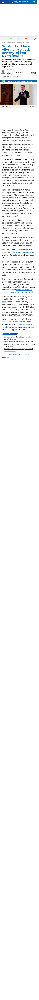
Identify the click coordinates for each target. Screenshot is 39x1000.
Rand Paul (17, 76)
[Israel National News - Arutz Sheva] (21, 2)
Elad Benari (10, 70)
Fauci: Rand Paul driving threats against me (18, 342)
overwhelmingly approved (23, 252)
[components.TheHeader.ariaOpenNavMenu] (6, 2)
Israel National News (8, 42)
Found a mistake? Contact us (19, 354)
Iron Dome (7, 76)
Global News (20, 42)
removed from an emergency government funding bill (17, 290)
